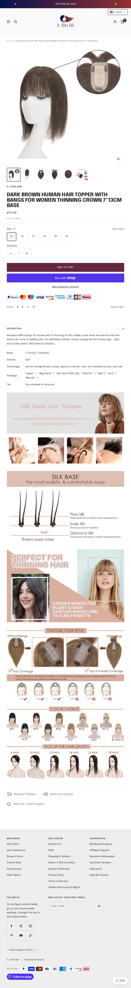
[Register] (98, 906)
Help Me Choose (99, 875)
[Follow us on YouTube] (21, 935)
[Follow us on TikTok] (30, 935)
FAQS (51, 850)
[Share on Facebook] (18, 307)
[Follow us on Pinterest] (11, 935)
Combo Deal (14, 862)
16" (55, 236)
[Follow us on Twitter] (21, 926)
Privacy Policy (56, 875)
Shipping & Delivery (25, 794)
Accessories (14, 869)
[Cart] (122, 21)
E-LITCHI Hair (14, 187)
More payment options (65, 287)
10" (22, 236)
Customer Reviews (100, 862)
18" (67, 236)
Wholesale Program (101, 844)
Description (14, 329)
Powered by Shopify (34, 960)
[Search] (15, 21)
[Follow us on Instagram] (30, 926)
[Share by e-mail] (33, 307)
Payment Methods (59, 869)
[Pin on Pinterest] (22, 307)
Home (10, 41)
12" (33, 236)
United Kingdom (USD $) (21, 950)
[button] (117, 12)
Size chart (118, 229)
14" (44, 236)
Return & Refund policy (61, 862)
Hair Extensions (16, 850)
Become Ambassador (102, 856)
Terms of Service (58, 881)
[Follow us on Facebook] (11, 926)
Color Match (14, 875)
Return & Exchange (61, 794)
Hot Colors (13, 844)
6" (12, 236)
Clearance (96, 869)
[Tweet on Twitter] (27, 307)
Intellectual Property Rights (64, 887)
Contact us (54, 844)
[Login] (115, 21)
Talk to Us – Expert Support (29, 804)
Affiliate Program (100, 850)
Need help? (117, 307)
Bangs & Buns (15, 856)
